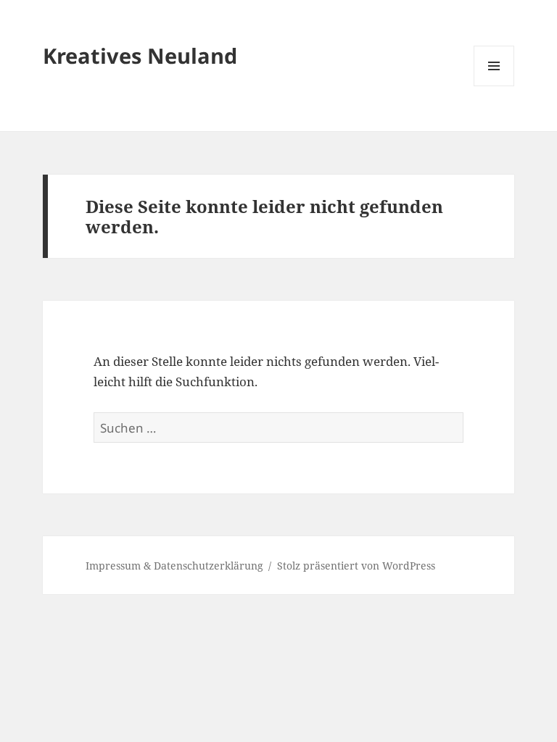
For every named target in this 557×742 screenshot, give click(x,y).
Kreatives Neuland (140, 55)
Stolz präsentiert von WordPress (356, 565)
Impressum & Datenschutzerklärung (174, 565)
